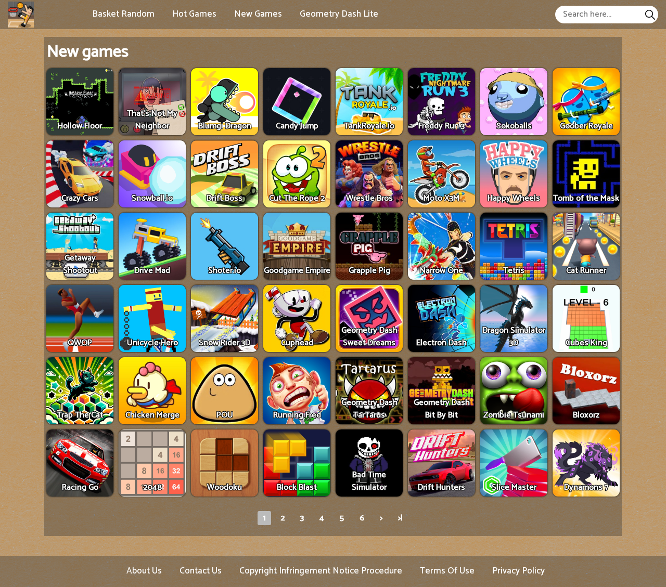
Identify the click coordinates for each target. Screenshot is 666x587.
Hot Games (194, 14)
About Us (144, 571)
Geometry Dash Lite (339, 14)
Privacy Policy (518, 571)
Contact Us (201, 571)
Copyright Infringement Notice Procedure (320, 571)
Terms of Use (447, 571)
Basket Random (123, 14)
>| (400, 518)
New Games (258, 14)
